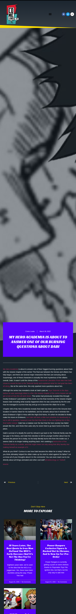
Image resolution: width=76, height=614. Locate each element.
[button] (50, 14)
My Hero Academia (10, 369)
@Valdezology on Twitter (55, 460)
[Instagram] (72, 14)
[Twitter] (68, 14)
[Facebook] (63, 14)
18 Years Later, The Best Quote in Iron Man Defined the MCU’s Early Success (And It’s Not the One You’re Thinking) (20, 552)
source (5, 464)
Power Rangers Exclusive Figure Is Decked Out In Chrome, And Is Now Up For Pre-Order (56, 551)
